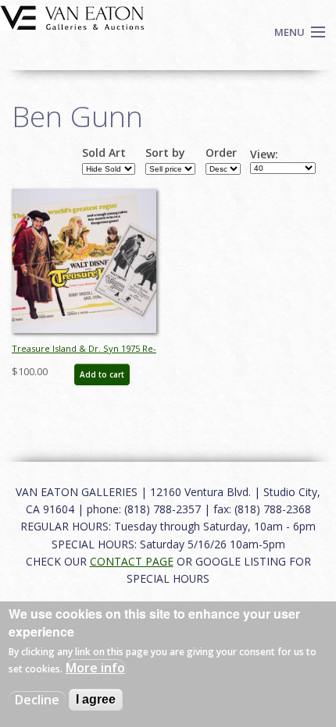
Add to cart (102, 374)
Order (221, 152)
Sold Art (104, 152)
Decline (37, 699)
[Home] (72, 16)
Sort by (165, 152)
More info (95, 667)
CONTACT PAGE (131, 561)
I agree (96, 699)
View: (264, 154)
